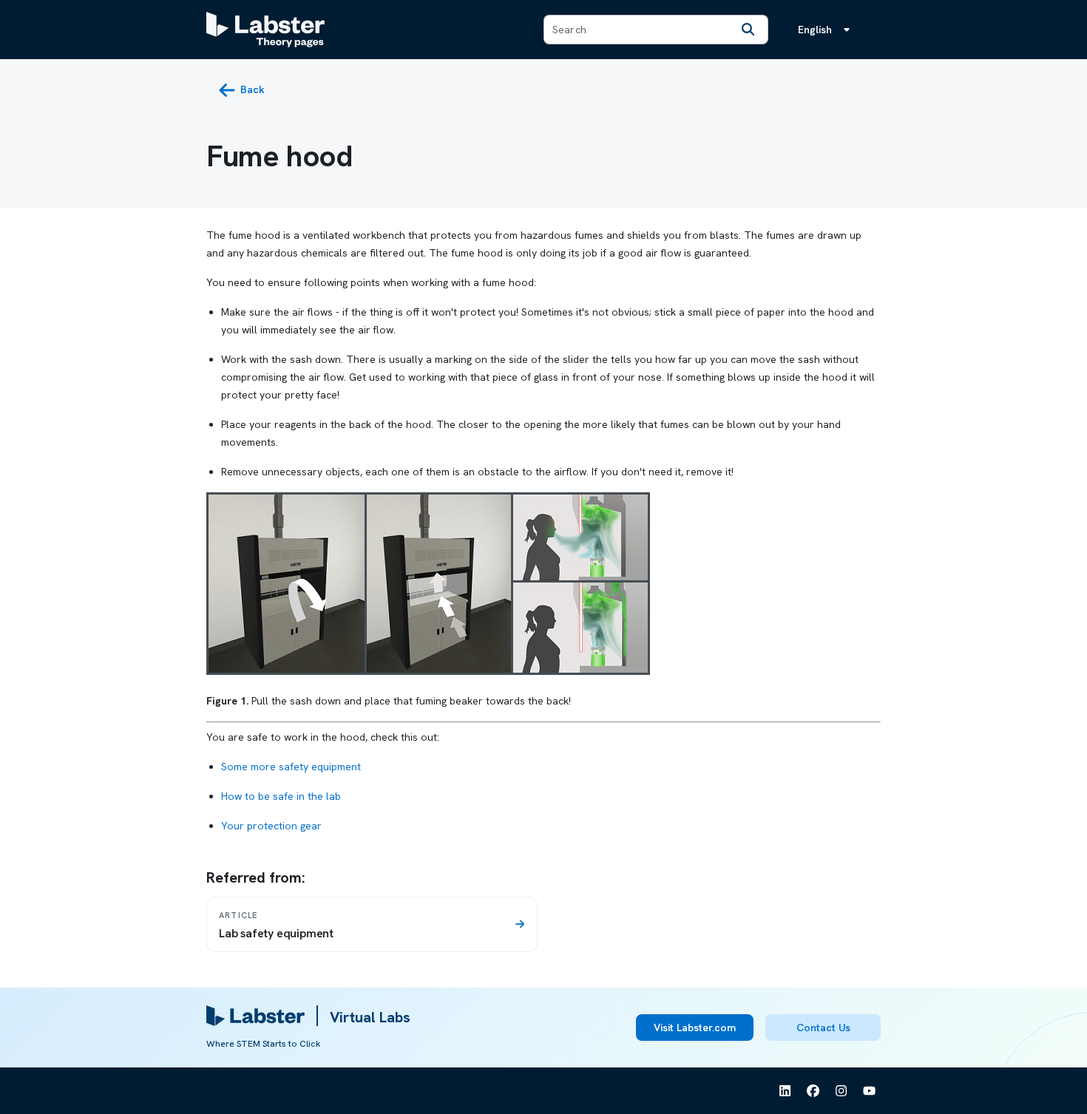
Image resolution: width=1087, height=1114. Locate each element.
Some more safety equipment (291, 766)
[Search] (748, 29)
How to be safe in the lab (281, 796)
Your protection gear (271, 825)
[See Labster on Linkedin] (785, 1091)
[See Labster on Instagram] (841, 1091)
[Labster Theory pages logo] (265, 29)
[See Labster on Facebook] (813, 1091)
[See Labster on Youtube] (870, 1091)
